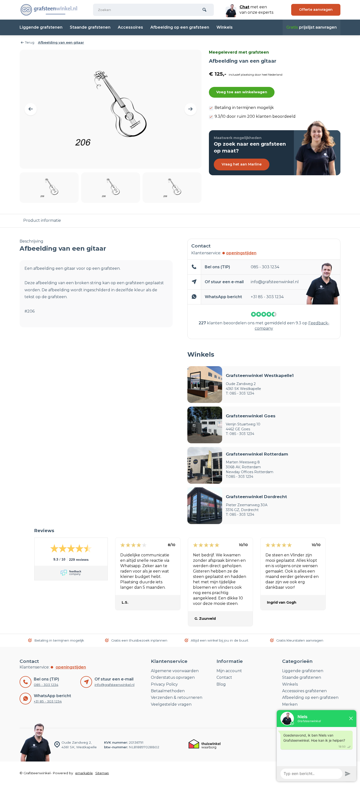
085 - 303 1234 (265, 267)
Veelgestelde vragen (171, 704)
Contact (224, 677)
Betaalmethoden (168, 691)
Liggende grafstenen (41, 27)
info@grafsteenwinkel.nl (275, 282)
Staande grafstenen (90, 27)
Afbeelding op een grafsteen (179, 27)
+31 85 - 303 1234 (267, 296)
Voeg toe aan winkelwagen (241, 92)
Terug (29, 42)
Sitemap (102, 773)
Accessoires (130, 27)
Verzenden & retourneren (176, 697)
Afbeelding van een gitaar (61, 42)
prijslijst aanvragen (311, 27)
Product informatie (42, 220)
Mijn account (229, 670)
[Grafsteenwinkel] (49, 9)
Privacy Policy (164, 684)
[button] (30, 109)
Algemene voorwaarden (175, 670)
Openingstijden (241, 253)
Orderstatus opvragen (173, 677)
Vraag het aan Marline (242, 164)
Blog (221, 684)
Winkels (224, 27)
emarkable (84, 773)
